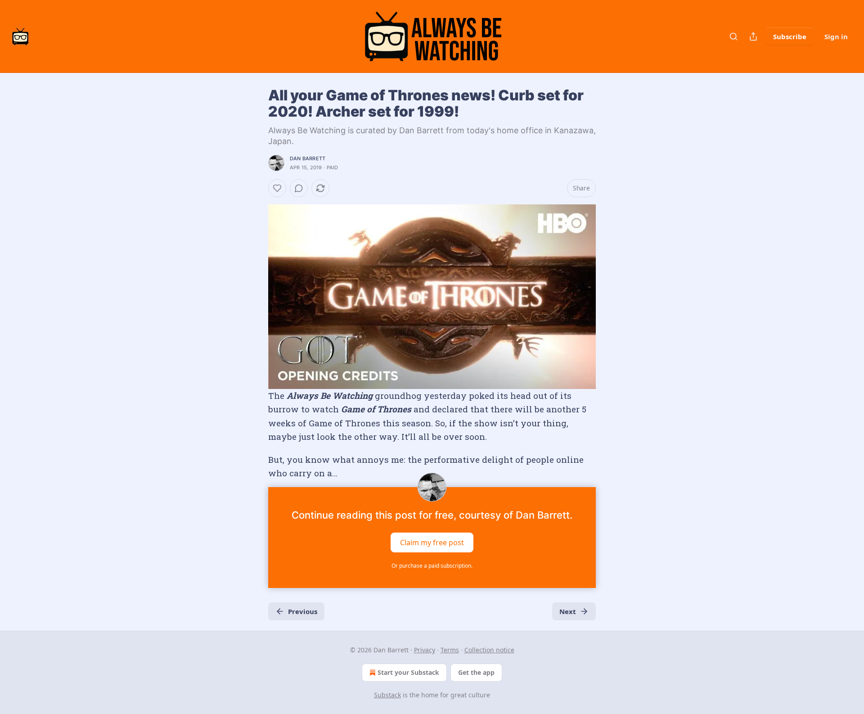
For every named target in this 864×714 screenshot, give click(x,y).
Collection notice (489, 650)
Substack (387, 695)
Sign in (836, 36)
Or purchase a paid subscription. (432, 565)
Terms (450, 650)
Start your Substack (408, 672)
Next (567, 611)
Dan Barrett (307, 158)
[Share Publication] (753, 36)
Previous (302, 611)
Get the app (476, 672)
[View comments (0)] (299, 188)
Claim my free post (432, 542)
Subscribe (789, 36)
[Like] (277, 188)
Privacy (424, 650)
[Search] (733, 36)
